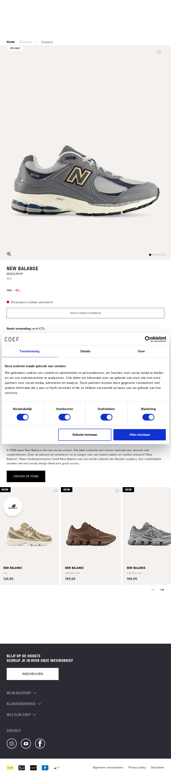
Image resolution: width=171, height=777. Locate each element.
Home (11, 42)
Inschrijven (32, 673)
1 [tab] (150, 254)
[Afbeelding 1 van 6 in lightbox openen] (85, 153)
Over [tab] (141, 351)
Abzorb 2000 (72, 573)
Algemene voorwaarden (108, 767)
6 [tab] (164, 254)
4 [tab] (159, 254)
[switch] (64, 417)
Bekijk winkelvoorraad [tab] (85, 313)
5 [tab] (162, 254)
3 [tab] (156, 254)
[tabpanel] (85, 153)
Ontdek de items (26, 476)
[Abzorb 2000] (91, 524)
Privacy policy (137, 767)
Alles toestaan (139, 434)
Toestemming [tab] (29, 351)
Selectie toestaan (84, 434)
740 (5, 573)
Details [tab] (85, 351)
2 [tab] (153, 254)
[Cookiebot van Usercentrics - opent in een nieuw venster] (148, 339)
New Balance (22, 268)
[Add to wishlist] (159, 52)
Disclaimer (157, 767)
